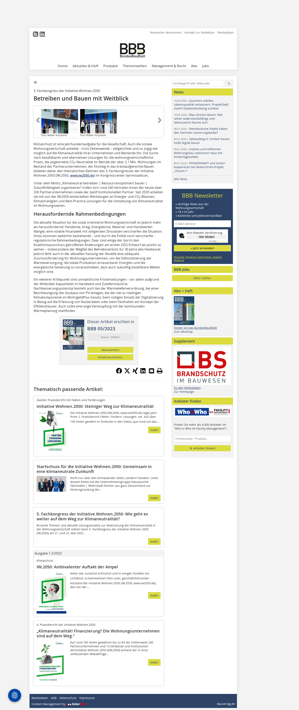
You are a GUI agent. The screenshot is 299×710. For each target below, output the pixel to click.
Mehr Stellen (202, 278)
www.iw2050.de (82, 175)
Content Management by (49, 704)
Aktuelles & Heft (85, 65)
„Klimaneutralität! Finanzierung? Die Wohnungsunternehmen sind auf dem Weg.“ (98, 633)
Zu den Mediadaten (187, 388)
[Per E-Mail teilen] (151, 371)
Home (63, 65)
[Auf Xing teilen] (135, 373)
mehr (154, 430)
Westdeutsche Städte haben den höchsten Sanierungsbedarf (201, 131)
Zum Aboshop (183, 332)
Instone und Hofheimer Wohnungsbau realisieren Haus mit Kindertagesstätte (198, 153)
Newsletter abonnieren (166, 32)
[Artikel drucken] (160, 371)
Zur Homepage (184, 392)
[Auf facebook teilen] (119, 373)
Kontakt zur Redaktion (199, 32)
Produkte (110, 65)
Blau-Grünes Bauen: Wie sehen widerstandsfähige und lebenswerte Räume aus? (198, 118)
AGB (54, 698)
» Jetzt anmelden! (202, 248)
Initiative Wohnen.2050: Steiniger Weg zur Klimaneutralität (95, 406)
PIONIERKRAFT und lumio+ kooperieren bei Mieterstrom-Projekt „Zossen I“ (199, 167)
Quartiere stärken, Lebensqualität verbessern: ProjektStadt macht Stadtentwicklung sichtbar (201, 104)
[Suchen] (229, 83)
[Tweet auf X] (127, 373)
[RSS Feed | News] (36, 34)
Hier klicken (207, 237)
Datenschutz (67, 698)
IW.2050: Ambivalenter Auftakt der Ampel (77, 567)
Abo (194, 65)
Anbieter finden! (203, 448)
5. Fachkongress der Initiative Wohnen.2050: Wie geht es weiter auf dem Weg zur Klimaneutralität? (92, 516)
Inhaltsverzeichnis (110, 357)
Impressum (87, 698)
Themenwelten (135, 65)
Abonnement (110, 350)
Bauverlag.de (226, 704)
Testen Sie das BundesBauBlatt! (195, 328)
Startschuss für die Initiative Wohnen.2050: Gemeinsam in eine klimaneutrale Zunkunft (94, 469)
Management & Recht (169, 65)
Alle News (180, 179)
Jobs (205, 65)
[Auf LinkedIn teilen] (143, 373)
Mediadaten (225, 32)
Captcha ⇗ (218, 241)
